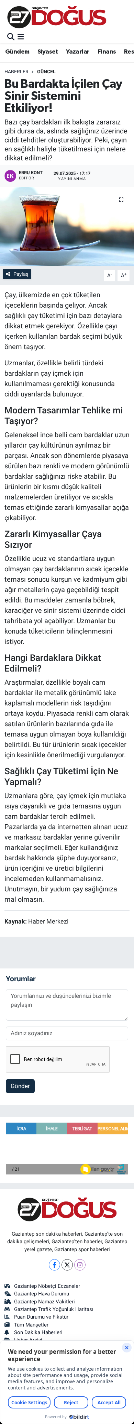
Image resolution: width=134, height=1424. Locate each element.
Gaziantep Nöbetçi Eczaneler (47, 1286)
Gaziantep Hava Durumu (41, 1294)
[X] (67, 1265)
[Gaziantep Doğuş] (56, 17)
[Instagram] (80, 1265)
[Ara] (10, 37)
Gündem (17, 52)
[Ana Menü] (21, 37)
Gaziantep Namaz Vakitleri (44, 1302)
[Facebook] (54, 1265)
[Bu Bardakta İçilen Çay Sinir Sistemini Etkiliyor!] (67, 226)
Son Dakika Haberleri (38, 1332)
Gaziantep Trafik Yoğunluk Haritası (53, 1309)
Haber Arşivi (28, 1340)
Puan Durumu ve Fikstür (41, 1317)
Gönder (20, 1086)
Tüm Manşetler (31, 1325)
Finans (107, 52)
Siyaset (47, 52)
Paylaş (21, 274)
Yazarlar (77, 52)
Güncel (46, 71)
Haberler (16, 71)
